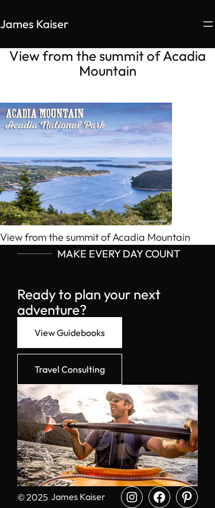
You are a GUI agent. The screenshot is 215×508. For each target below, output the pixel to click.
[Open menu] (208, 24)
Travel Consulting (69, 369)
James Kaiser (34, 24)
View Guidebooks (69, 332)
